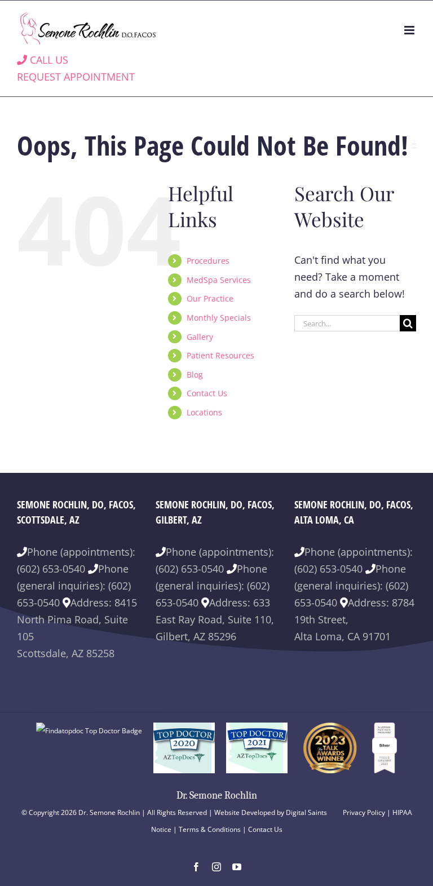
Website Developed (244, 812)
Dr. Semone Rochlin (216, 795)
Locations (204, 412)
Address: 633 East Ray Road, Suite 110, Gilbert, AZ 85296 (215, 619)
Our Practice (210, 298)
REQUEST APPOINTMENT (76, 76)
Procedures (208, 260)
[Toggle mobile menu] (410, 30)
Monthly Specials (219, 317)
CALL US (47, 60)
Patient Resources (220, 355)
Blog (195, 374)
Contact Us (207, 393)
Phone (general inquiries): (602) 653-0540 (74, 585)
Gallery (200, 336)
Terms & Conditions (210, 829)
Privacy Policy (364, 812)
